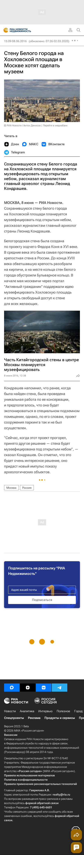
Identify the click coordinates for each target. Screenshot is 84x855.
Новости (10, 711)
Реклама (34, 718)
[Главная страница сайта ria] (4, 30)
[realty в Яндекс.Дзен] (27, 687)
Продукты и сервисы (59, 718)
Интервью (45, 711)
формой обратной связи (42, 803)
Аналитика (27, 711)
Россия (27, 487)
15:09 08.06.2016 (15, 41)
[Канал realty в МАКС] (12, 687)
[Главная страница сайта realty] (24, 30)
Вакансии (10, 734)
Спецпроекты (14, 718)
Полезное (63, 711)
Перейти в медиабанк (55, 125)
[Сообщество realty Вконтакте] (43, 687)
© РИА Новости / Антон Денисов (22, 125)
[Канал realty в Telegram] (59, 687)
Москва (11, 487)
